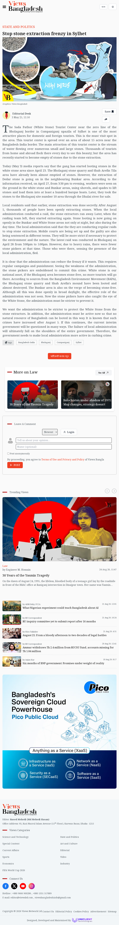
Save (108, 111)
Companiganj (63, 342)
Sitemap (112, 911)
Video (63, 856)
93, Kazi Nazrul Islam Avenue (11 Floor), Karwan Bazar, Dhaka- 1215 (56, 823)
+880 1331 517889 (42, 893)
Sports (5, 856)
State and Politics (69, 836)
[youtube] (23, 886)
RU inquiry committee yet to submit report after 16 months (37, 614)
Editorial (65, 850)
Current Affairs (10, 850)
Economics (8, 863)
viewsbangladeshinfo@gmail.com (53, 897)
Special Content (10, 843)
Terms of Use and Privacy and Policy (62, 459)
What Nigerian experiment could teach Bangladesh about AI (38, 601)
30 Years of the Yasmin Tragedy (25, 382)
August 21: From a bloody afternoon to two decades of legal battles (41, 628)
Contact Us (48, 911)
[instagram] (32, 886)
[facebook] (5, 886)
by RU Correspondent (32, 618)
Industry (65, 863)
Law (5, 566)
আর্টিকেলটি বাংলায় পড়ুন (60, 356)
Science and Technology (15, 836)
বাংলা (103, 6)
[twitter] (14, 886)
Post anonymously (20, 453)
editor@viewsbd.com (22, 897)
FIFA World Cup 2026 (13, 870)
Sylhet (79, 342)
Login (70, 432)
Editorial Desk (21, 113)
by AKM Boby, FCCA (31, 604)
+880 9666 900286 (21, 893)
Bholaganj (46, 342)
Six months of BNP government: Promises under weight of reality (41, 656)
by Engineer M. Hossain (16, 569)
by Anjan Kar (28, 659)
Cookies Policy (81, 911)
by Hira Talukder (30, 631)
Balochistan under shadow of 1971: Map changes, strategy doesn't (84, 384)
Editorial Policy (63, 911)
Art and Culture (68, 843)
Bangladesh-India (26, 342)
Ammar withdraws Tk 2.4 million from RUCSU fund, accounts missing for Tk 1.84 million (54, 642)
